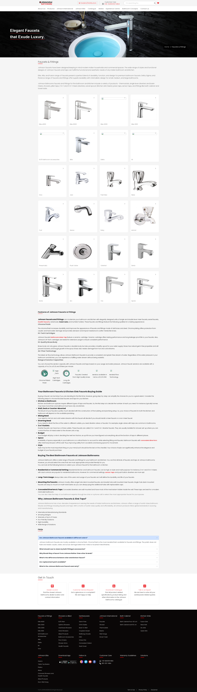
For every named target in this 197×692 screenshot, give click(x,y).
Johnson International (65, 9)
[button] (155, 3)
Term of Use (131, 690)
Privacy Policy (143, 690)
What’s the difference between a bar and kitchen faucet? (62, 558)
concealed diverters (149, 440)
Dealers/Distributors (88, 3)
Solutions (144, 655)
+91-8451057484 (112, 4)
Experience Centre (113, 9)
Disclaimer (154, 690)
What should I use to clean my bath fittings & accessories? (62, 549)
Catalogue (92, 9)
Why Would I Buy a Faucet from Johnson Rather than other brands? (65, 553)
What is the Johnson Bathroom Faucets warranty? (59, 566)
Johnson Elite (80, 9)
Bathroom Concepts (130, 9)
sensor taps (110, 472)
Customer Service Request (83, 590)
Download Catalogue (114, 590)
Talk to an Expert (145, 590)
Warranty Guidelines (128, 655)
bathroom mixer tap (59, 337)
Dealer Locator (52, 590)
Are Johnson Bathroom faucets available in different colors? (63, 538)
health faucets (44, 322)
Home (166, 47)
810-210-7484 (106, 663)
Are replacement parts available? (52, 562)
